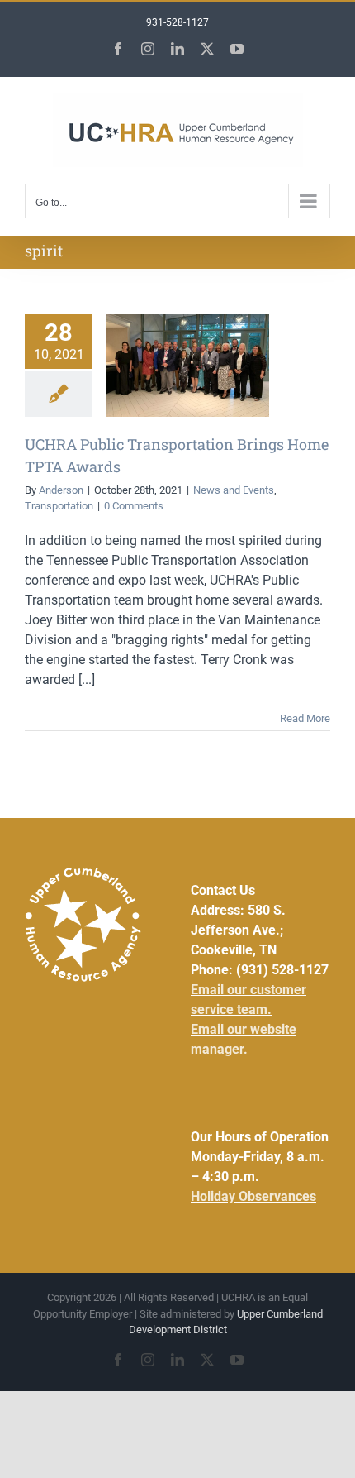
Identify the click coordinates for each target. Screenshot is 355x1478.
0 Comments (133, 506)
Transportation (59, 506)
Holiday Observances (253, 1196)
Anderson (61, 490)
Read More (305, 718)
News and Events (233, 490)
